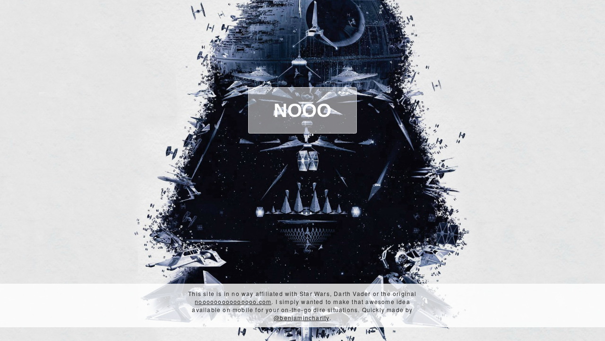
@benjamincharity (301, 318)
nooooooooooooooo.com (233, 301)
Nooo (302, 110)
